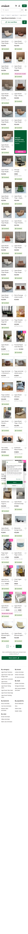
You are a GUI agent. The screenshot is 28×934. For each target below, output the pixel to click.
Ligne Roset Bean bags (7, 693)
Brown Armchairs (5, 716)
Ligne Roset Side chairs (7, 690)
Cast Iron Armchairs (6, 706)
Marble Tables (18, 711)
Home (2, 15)
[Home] (7, 6)
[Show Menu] (26, 10)
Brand (8, 15)
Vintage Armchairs (19, 686)
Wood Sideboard (19, 703)
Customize (14, 485)
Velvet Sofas (18, 708)
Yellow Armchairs (5, 719)
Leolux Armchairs (19, 672)
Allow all (14, 482)
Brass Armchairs (5, 703)
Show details (18, 479)
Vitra (16, 706)
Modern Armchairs (19, 683)
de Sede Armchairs (19, 677)
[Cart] (16, 6)
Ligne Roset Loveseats (7, 679)
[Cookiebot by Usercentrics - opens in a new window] (18, 462)
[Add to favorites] (12, 41)
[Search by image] (22, 10)
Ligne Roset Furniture (6, 672)
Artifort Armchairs (19, 674)
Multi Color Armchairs (6, 721)
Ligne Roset (15, 15)
